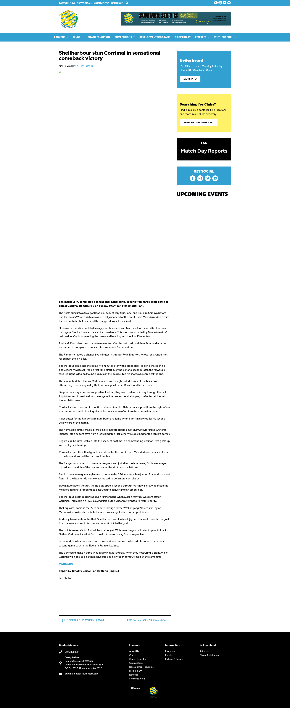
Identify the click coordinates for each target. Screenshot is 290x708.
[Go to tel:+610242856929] (92, 652)
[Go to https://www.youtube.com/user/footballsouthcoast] (229, 3)
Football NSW (67, 3)
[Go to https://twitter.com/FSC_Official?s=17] (224, 3)
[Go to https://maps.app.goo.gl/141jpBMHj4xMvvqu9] (92, 663)
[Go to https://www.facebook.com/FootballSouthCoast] (216, 3)
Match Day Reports (83, 66)
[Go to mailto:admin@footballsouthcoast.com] (92, 674)
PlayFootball (84, 3)
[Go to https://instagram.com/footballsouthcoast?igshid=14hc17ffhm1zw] (220, 3)
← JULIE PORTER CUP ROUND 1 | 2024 (81, 620)
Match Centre (101, 3)
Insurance (117, 3)
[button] (190, 79)
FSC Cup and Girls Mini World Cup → (149, 620)
